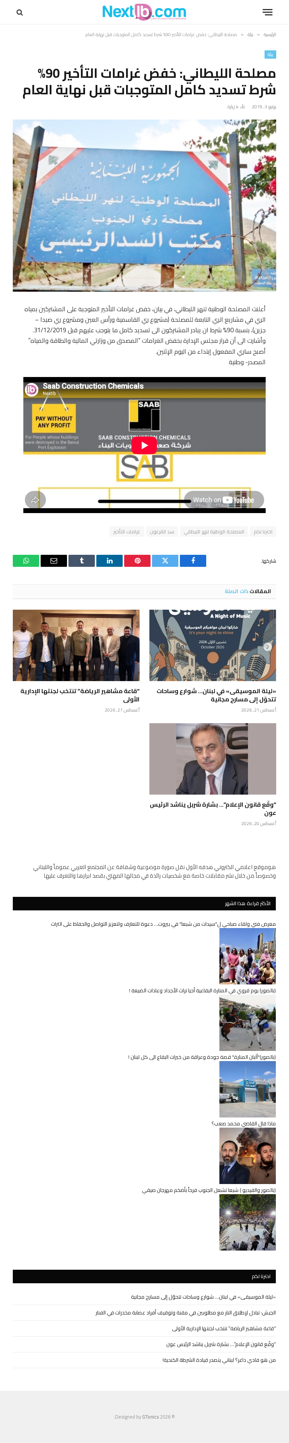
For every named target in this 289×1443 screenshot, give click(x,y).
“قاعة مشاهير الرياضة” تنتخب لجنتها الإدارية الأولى (80, 695)
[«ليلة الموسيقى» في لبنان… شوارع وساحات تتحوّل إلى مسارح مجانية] (212, 645)
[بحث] (20, 12)
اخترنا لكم (263, 531)
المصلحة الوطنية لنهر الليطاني (214, 531)
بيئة (270, 54)
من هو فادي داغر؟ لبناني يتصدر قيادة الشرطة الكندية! (219, 1360)
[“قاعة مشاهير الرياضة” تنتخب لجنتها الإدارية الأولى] (76, 645)
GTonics (150, 1416)
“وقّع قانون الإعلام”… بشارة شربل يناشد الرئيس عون (213, 809)
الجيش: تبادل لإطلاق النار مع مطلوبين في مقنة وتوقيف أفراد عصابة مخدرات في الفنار (186, 1312)
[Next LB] (144, 12)
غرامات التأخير (126, 531)
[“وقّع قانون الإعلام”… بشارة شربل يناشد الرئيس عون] (212, 759)
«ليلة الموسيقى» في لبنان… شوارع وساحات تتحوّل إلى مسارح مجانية (216, 695)
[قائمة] (267, 12)
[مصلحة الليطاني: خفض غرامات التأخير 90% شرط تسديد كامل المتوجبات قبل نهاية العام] (144, 205)
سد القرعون (162, 531)
